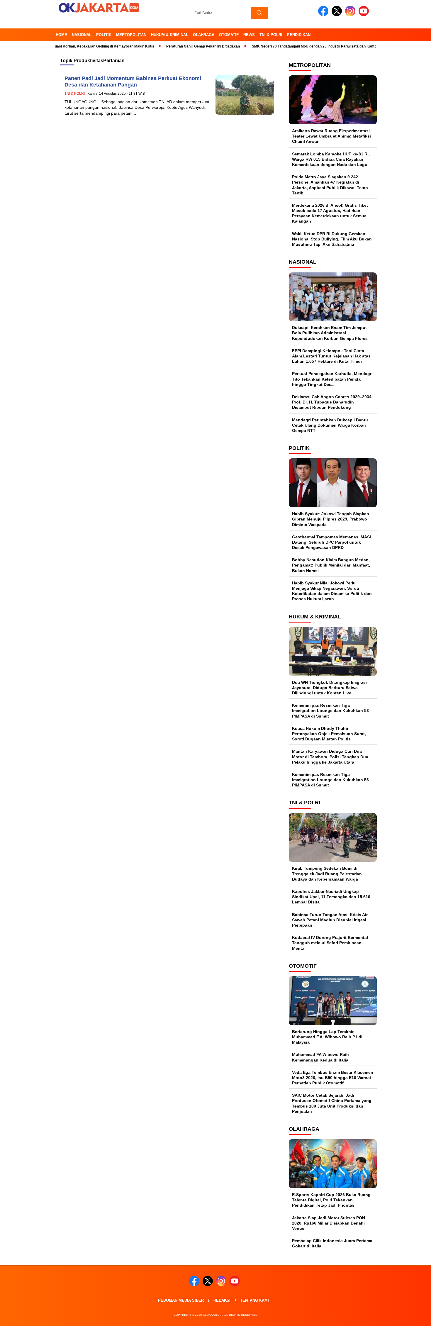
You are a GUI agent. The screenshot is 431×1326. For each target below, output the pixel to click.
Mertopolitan (131, 35)
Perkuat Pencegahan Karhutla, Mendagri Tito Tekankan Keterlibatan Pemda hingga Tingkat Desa (332, 378)
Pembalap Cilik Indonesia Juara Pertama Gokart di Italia (332, 1243)
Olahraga (203, 35)
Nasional (81, 35)
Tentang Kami (254, 1300)
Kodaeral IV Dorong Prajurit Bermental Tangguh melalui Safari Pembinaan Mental (330, 942)
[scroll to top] (413, 1317)
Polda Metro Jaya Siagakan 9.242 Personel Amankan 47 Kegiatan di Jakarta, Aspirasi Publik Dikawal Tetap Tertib (330, 184)
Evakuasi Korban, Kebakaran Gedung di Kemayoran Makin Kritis (81, 46)
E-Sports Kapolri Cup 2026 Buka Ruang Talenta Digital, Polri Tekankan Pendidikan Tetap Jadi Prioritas (331, 1200)
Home (61, 35)
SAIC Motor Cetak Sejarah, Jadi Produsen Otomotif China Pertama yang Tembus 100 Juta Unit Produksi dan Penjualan (331, 1103)
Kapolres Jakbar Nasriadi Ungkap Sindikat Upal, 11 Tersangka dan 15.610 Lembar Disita (331, 896)
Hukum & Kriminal (169, 35)
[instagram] (351, 15)
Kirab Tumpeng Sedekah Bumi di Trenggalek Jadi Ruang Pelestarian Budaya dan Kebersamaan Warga (327, 873)
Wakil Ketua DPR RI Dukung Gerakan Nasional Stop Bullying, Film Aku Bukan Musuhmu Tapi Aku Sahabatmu (332, 239)
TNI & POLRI (270, 35)
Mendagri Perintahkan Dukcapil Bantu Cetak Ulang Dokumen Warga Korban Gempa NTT (330, 425)
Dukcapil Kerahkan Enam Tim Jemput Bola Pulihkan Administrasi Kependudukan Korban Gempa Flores (330, 332)
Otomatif (229, 35)
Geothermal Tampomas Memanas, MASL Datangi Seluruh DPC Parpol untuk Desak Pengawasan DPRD (332, 542)
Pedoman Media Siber (181, 1300)
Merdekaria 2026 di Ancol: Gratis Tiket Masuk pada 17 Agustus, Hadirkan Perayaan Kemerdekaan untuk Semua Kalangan (330, 213)
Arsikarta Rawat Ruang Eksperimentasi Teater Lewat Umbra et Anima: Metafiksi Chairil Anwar (331, 136)
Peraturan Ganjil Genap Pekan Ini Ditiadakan (183, 46)
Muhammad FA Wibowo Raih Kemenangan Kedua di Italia (320, 1057)
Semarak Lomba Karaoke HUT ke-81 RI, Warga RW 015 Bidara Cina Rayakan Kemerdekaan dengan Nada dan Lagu (331, 159)
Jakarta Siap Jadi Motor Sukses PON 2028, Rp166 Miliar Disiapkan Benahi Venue (328, 1223)
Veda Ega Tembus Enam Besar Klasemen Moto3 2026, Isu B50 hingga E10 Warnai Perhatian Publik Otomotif (332, 1077)
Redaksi (221, 1300)
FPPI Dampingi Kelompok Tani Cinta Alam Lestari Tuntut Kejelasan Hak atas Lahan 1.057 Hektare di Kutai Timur (331, 356)
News (249, 35)
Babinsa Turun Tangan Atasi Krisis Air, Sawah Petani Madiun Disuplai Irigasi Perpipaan (330, 919)
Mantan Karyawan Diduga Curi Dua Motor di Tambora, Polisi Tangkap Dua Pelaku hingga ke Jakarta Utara (330, 756)
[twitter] (338, 15)
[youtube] (365, 15)
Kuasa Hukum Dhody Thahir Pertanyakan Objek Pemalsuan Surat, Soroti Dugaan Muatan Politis (329, 733)
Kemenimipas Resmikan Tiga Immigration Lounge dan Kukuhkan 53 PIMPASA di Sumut (330, 710)
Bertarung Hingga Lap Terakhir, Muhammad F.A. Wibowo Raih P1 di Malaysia (327, 1036)
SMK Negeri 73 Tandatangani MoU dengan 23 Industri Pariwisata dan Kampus (297, 46)
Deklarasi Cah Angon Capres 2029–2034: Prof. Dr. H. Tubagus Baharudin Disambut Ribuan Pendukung (332, 402)
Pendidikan (298, 35)
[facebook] (324, 15)
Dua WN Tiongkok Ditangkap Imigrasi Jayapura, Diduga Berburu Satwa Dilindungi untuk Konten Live (329, 687)
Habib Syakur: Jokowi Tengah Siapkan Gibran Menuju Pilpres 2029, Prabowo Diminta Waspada (330, 519)
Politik (103, 35)
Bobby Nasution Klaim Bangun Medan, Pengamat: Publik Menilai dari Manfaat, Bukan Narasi (331, 565)
